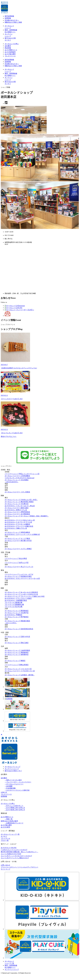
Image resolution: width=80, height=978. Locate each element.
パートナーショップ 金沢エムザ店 (16, 562)
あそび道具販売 (10, 52)
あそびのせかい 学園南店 (13, 615)
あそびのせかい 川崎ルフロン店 (16, 528)
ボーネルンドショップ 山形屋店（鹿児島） (20, 675)
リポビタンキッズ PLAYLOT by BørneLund (19, 478)
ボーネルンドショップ (12, 766)
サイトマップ (5, 869)
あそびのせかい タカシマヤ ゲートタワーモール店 (22, 578)
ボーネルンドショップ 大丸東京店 (16, 504)
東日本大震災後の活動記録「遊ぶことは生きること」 (19, 852)
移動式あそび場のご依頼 (13, 22)
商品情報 (8, 48)
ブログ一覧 (5, 840)
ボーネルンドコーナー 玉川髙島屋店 (17, 514)
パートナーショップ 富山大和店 (16, 558)
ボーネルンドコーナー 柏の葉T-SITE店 (18, 540)
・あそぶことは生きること (14, 805)
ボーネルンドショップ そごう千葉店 (17, 538)
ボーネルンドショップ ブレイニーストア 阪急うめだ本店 (24, 596)
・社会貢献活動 (10, 788)
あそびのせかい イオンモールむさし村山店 (20, 506)
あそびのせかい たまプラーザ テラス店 (18, 522)
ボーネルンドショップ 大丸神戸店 (16, 613)
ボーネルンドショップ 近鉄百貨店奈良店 (19, 629)
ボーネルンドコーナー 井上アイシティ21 (19, 566)
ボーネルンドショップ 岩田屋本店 (16, 654)
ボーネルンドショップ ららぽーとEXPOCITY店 (21, 594)
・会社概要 (8, 786)
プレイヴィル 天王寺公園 (14, 606)
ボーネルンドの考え (12, 44)
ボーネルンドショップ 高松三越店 (16, 643)
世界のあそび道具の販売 (9, 821)
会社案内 (8, 46)
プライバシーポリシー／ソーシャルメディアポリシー (19, 867)
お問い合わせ (5, 865)
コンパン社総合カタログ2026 (11, 854)
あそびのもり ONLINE (8, 847)
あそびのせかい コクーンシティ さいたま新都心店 (22, 534)
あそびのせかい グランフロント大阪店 (18, 598)
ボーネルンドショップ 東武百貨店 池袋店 (19, 502)
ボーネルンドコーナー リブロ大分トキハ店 (20, 671)
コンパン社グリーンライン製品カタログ (15, 858)
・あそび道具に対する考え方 (15, 810)
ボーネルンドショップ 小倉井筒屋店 (17, 650)
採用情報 (8, 18)
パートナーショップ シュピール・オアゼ (19, 574)
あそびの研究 (5, 827)
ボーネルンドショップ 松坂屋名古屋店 (18, 576)
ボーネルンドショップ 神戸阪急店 (16, 617)
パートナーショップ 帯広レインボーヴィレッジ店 (22, 474)
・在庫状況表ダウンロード (14, 823)
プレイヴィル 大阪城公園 (13, 602)
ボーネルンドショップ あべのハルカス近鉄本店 (21, 592)
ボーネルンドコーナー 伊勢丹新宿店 (17, 512)
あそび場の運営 (10, 54)
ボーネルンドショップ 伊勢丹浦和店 (17, 532)
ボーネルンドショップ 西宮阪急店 (16, 610)
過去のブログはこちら (8, 436)
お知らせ (4, 792)
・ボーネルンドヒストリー (14, 784)
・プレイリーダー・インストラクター (18, 782)
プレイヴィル (5, 838)
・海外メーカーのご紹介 (13, 780)
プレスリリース (10, 56)
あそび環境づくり (11, 50)
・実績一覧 (8, 819)
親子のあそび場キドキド (13, 771)
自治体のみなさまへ (12, 20)
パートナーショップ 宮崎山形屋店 (16, 665)
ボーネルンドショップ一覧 (10, 834)
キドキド (4, 836)
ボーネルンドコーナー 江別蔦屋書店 (17, 476)
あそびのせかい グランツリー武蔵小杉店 (19, 526)
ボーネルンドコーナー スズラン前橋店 (18, 549)
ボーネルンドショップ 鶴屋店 (15, 660)
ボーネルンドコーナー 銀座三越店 (16, 508)
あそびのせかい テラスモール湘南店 (17, 524)
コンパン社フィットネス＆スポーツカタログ (16, 856)
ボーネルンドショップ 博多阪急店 (16, 652)
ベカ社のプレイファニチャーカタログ (14, 850)
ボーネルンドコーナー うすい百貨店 (17, 492)
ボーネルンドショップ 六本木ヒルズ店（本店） (21, 499)
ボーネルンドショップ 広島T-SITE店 (17, 636)
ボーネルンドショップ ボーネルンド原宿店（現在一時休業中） (27, 516)
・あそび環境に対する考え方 (15, 807)
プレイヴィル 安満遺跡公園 (14, 604)
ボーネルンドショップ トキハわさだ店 (18, 669)
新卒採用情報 (9, 16)
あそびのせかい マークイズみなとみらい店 (20, 520)
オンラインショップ (12, 769)
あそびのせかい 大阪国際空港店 (16, 600)
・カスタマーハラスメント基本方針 (17, 790)
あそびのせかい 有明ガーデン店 (16, 510)
